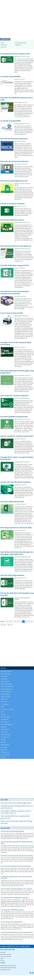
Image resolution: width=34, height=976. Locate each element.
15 (23, 621)
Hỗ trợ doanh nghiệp (6, 724)
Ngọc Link (16, 141)
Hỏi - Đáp (3, 714)
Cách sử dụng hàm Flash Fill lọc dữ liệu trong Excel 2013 (17, 932)
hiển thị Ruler (18, 284)
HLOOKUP (30, 226)
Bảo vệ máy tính (5, 681)
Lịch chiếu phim (5, 737)
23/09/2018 (25, 316)
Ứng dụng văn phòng (6, 684)
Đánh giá (3, 742)
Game (2, 712)
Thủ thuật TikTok (5, 755)
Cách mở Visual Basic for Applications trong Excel (15, 897)
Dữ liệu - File (4, 699)
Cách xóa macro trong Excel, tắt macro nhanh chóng (16, 866)
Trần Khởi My (17, 102)
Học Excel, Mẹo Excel (20, 42)
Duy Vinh (16, 398)
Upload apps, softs (5, 969)
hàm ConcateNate (23, 359)
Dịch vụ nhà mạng (5, 734)
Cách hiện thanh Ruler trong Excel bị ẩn (14, 265)
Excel (14, 833)
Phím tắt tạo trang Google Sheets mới (13, 181)
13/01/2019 (27, 123)
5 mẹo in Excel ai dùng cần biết (11, 313)
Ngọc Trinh (17, 578)
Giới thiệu (3, 952)
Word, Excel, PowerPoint (7, 686)
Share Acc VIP (4, 732)
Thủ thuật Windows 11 (7, 691)
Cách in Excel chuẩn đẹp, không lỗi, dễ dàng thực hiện (16, 822)
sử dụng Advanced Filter (23, 59)
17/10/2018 (21, 268)
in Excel (26, 333)
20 (4, 624)
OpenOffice (17, 129)
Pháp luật (3, 757)
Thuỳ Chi (16, 79)
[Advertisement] (17, 18)
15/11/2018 (24, 164)
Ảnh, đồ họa (4, 679)
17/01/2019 (27, 56)
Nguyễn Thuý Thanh (19, 183)
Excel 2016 (17, 423)
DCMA (2, 958)
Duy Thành (17, 206)
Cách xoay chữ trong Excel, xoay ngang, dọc (15, 246)
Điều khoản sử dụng (5, 954)
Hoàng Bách (17, 485)
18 (31, 621)
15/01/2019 (22, 79)
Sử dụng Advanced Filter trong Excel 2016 (15, 54)
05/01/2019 (22, 141)
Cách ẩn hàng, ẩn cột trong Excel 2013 (12, 922)
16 (26, 621)
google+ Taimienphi (32, 973)
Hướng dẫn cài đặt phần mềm (8, 965)
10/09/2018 (23, 530)
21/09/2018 (23, 347)
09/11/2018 (27, 222)
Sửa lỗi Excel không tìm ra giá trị (12, 220)
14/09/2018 (23, 439)
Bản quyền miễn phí (6, 671)
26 (8, 624)
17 (29, 621)
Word (2, 42)
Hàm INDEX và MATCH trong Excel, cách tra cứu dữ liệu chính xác (16, 812)
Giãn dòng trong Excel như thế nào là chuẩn (16, 528)
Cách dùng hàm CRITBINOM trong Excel (12, 910)
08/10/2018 (23, 296)
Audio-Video (4, 676)
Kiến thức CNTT (5, 729)
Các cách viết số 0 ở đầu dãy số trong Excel (15, 482)
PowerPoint (4, 45)
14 (20, 621)
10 (9, 621)
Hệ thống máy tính (6, 694)
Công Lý (16, 268)
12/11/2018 (23, 206)
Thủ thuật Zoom (5, 752)
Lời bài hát (3, 727)
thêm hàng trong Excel (26, 580)
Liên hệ (2, 960)
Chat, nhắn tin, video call (7, 709)
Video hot (3, 739)
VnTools (28, 175)
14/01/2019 (24, 102)
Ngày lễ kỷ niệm (5, 744)
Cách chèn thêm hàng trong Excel (12, 575)
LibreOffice (28, 86)
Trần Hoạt (17, 347)
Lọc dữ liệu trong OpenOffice (10, 121)
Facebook (30, 973)
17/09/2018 (27, 375)
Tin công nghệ (4, 704)
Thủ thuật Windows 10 (7, 689)
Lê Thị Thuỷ (17, 504)
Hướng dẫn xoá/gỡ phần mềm (8, 967)
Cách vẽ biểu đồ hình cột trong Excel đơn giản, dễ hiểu (15, 817)
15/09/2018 (27, 419)
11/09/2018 (23, 504)
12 (15, 621)
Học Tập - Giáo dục (6, 696)
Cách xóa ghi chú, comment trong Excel (14, 395)
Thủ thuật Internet (6, 674)
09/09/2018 (23, 578)
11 (12, 621)
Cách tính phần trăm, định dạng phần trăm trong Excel (16, 889)
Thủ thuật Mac (5, 719)
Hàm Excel (3, 47)
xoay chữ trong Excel (25, 251)
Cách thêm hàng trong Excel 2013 (12, 501)
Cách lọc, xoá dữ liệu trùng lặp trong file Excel (16, 436)
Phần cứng (3, 701)
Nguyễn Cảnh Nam (19, 222)
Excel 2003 (21, 903)
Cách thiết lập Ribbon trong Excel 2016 (14, 417)
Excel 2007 (19, 915)
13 (18, 621)
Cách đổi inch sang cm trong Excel (12, 204)
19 (1, 624)
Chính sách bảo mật (5, 956)
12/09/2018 (24, 485)
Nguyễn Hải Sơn (18, 316)
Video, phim (4, 749)
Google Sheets (25, 189)
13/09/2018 (27, 462)
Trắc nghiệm (4, 747)
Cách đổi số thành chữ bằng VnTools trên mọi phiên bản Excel (17, 807)
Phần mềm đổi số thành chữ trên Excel (14, 161)
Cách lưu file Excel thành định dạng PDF (12, 831)
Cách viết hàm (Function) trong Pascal (13, 139)
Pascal (27, 149)
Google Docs (18, 45)
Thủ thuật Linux (5, 722)
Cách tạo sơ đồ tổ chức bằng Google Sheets (16, 803)
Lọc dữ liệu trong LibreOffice (10, 76)
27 (11, 624)
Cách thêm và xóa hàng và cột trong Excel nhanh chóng (17, 855)
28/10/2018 (27, 248)
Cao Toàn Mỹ (17, 164)
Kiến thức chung (5, 717)
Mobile (2, 706)
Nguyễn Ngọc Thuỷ (18, 56)
